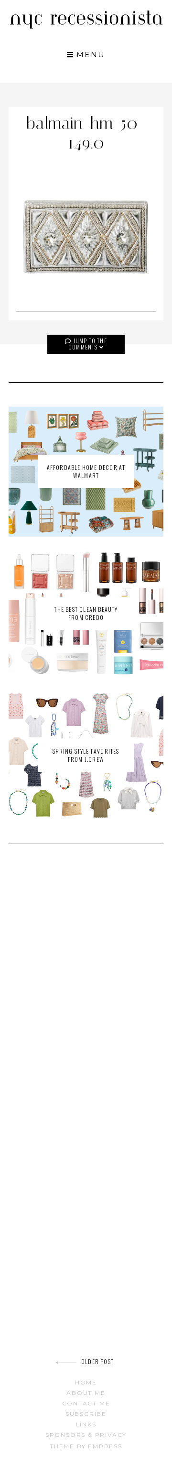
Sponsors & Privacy (86, 1434)
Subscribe (86, 1413)
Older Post (97, 1361)
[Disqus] (86, 987)
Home (86, 1382)
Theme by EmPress (86, 1446)
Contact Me (86, 1403)
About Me (85, 1392)
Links (86, 1424)
